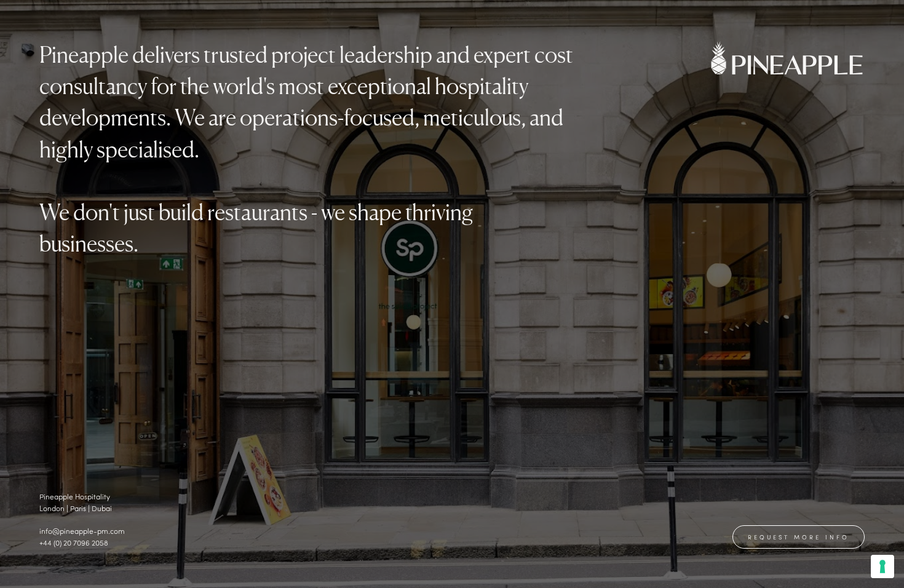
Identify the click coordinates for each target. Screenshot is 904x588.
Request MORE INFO (798, 537)
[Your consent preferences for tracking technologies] (882, 566)
